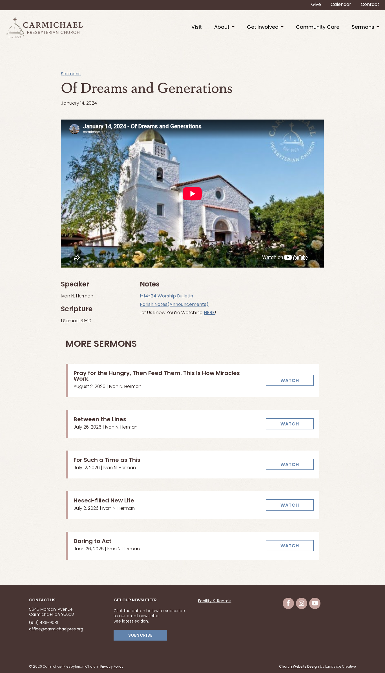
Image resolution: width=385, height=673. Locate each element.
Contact (370, 5)
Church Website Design (299, 666)
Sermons (363, 27)
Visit (196, 27)
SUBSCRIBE (140, 636)
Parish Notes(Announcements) (174, 305)
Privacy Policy (111, 666)
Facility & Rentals (214, 601)
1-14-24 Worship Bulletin (166, 296)
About (221, 27)
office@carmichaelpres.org (56, 629)
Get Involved (262, 27)
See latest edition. (131, 621)
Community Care (317, 27)
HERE (209, 313)
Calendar (341, 5)
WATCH (289, 381)
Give (316, 5)
